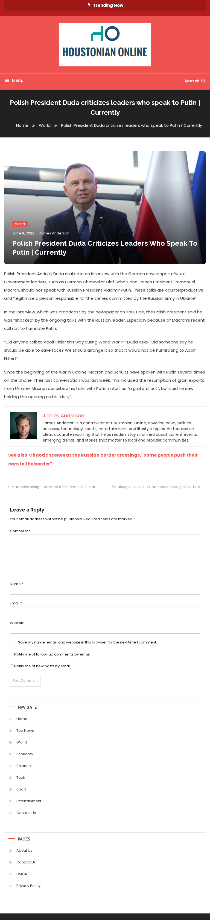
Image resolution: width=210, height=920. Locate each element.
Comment (20, 531)
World (20, 224)
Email (16, 603)
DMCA (21, 874)
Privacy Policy (28, 885)
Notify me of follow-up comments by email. (52, 654)
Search (192, 81)
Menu (18, 80)
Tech (20, 777)
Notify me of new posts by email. (42, 666)
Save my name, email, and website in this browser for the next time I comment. (87, 642)
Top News (25, 730)
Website (17, 622)
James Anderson (54, 233)
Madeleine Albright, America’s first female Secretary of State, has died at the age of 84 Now (56, 486)
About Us (24, 850)
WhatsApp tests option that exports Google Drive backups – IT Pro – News (159, 486)
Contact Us (26, 812)
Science (23, 765)
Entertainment (28, 801)
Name (16, 583)
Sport (21, 789)
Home (21, 718)
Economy (24, 754)
